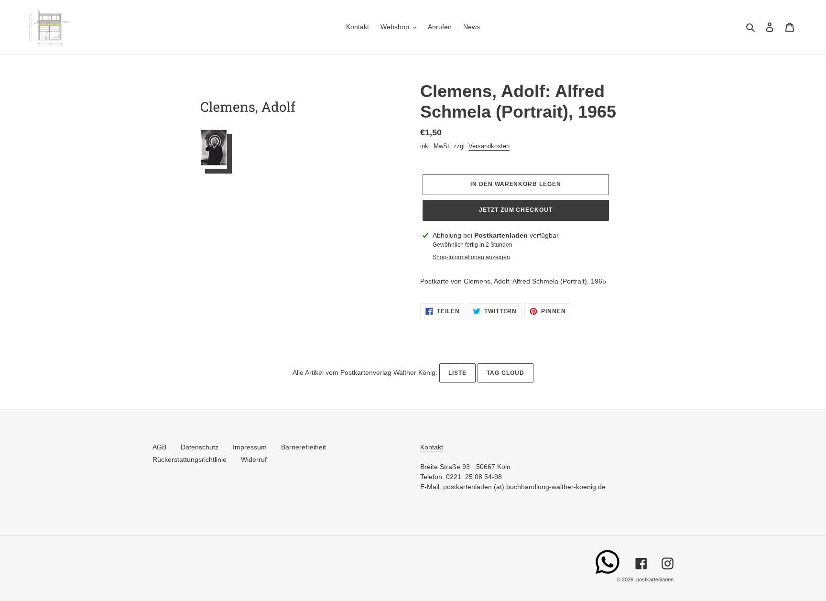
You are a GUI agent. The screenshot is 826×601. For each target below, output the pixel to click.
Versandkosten (489, 146)
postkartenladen (655, 579)
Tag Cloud (505, 373)
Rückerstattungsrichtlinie (189, 459)
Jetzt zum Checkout (516, 210)
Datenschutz (199, 447)
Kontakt (431, 447)
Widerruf (254, 459)
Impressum (250, 447)
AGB (159, 447)
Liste (457, 373)
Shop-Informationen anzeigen (471, 257)
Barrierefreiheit (303, 447)
